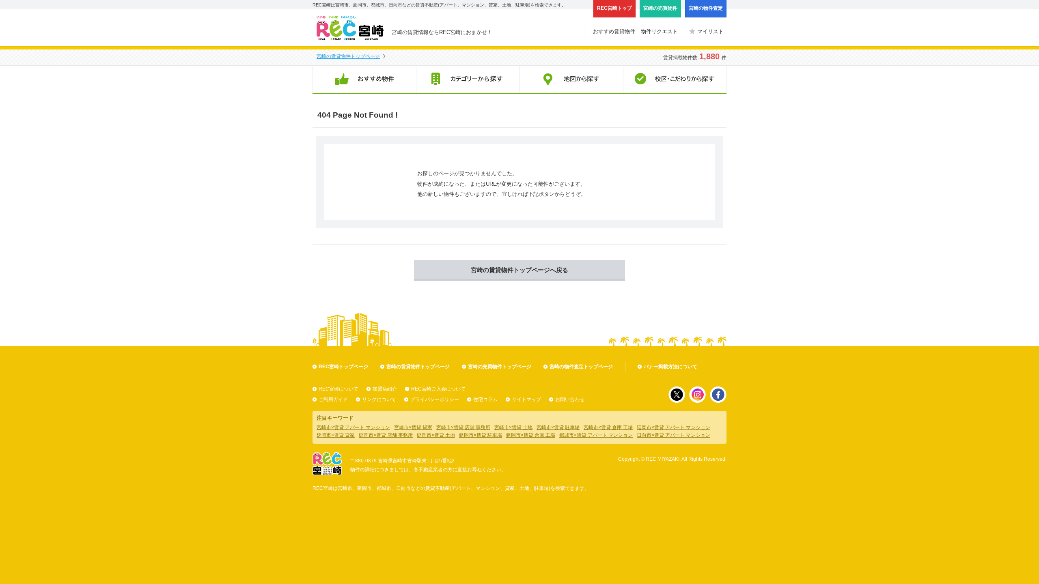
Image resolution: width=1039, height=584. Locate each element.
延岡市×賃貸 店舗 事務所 (386, 435)
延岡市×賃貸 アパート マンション (673, 427)
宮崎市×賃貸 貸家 (413, 427)
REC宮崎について (338, 389)
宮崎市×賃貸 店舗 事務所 (463, 427)
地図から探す (571, 80)
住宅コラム (485, 399)
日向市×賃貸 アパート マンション (673, 435)
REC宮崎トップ (614, 8)
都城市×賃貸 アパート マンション (596, 435)
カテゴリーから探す (468, 80)
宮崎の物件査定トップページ (581, 366)
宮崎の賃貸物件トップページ (348, 56)
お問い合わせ (569, 399)
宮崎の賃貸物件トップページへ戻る (519, 269)
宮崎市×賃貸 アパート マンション (353, 427)
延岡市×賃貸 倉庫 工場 (530, 435)
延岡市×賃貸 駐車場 (480, 435)
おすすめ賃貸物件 (614, 31)
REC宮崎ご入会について (438, 389)
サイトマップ (526, 399)
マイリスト (710, 31)
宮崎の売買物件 (660, 8)
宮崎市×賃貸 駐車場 (558, 427)
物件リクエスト (659, 31)
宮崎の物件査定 (706, 8)
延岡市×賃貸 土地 (436, 435)
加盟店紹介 (385, 389)
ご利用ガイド (333, 399)
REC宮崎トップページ (343, 366)
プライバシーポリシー (434, 399)
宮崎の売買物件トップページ (499, 366)
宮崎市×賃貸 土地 (513, 427)
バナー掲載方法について (670, 366)
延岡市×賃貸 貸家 (336, 435)
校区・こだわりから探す (674, 80)
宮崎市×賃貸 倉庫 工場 (608, 427)
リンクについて (379, 399)
